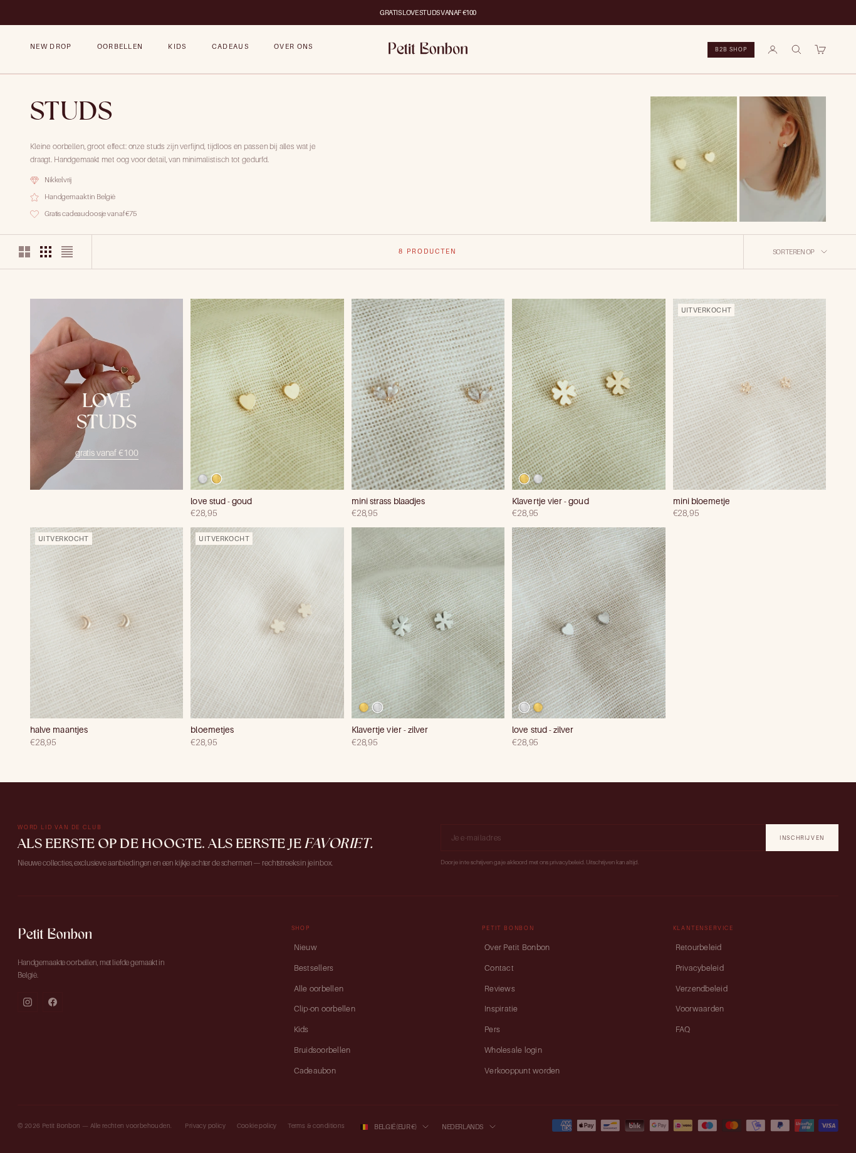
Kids (177, 46)
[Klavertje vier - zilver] (538, 478)
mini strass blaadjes (388, 501)
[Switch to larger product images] (24, 252)
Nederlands (462, 1126)
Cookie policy (257, 1125)
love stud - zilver (542, 730)
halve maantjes (59, 730)
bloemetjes (212, 730)
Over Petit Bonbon (517, 947)
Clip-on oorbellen (324, 1008)
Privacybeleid (700, 968)
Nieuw (305, 947)
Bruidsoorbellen (322, 1050)
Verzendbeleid (702, 988)
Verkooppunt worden (522, 1070)
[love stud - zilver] (202, 478)
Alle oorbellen (319, 988)
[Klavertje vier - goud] (524, 478)
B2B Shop (731, 49)
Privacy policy (205, 1125)
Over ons (293, 46)
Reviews (499, 988)
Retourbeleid (699, 947)
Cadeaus (230, 46)
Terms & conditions (316, 1125)
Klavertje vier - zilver (390, 730)
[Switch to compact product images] (67, 252)
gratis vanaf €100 (106, 452)
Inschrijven (802, 837)
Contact (499, 968)
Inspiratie (501, 1008)
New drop (51, 46)
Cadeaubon (315, 1070)
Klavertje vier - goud (550, 501)
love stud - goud (221, 501)
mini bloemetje (702, 501)
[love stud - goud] (216, 478)
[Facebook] (53, 1002)
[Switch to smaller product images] (45, 252)
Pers (492, 1029)
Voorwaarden (700, 1008)
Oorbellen (120, 46)
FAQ (683, 1029)
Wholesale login (513, 1050)
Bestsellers (314, 968)
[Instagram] (28, 1002)
